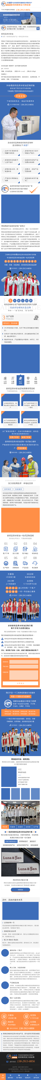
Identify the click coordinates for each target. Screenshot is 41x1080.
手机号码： (6, 666)
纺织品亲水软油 (23, 36)
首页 (3, 36)
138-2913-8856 (23, 10)
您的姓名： (6, 662)
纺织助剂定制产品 (12, 36)
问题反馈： (6, 672)
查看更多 (20, 889)
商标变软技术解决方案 (20, 880)
